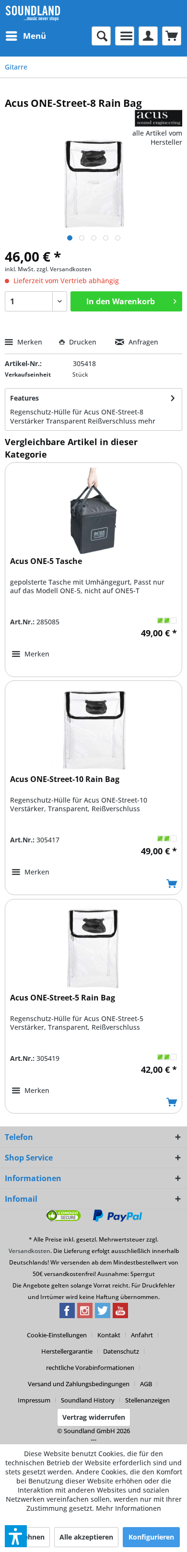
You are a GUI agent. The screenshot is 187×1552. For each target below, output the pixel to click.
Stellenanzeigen (147, 1400)
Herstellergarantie (67, 1351)
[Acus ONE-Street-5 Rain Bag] (93, 947)
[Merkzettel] (124, 36)
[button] (16, 1536)
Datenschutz (121, 1351)
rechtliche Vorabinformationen (90, 1367)
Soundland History (88, 1400)
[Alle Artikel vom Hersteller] (158, 118)
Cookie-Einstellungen (57, 1335)
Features (24, 397)
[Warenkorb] (171, 36)
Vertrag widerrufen (93, 1417)
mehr (146, 420)
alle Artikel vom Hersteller (157, 137)
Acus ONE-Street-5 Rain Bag (62, 998)
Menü (34, 35)
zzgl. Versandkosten (64, 269)
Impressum (34, 1400)
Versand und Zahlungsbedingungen (78, 1384)
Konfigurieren (151, 1536)
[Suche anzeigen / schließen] (101, 36)
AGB (146, 1384)
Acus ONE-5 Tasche (46, 561)
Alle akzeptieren (86, 1536)
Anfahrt (142, 1335)
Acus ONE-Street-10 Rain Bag (64, 779)
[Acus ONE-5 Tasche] (93, 511)
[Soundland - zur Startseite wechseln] (33, 13)
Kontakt (108, 1335)
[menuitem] (25, 36)
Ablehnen (29, 1536)
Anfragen (142, 341)
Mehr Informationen (128, 1508)
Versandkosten (29, 1251)
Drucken (82, 341)
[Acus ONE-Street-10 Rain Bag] (93, 729)
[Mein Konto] (148, 36)
